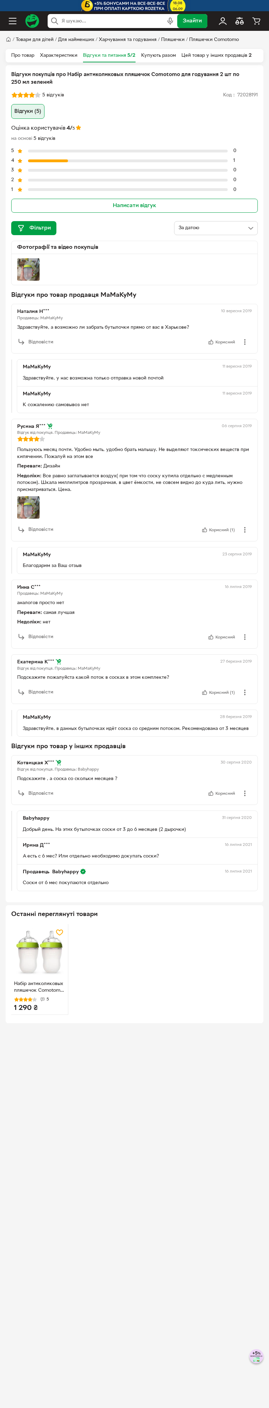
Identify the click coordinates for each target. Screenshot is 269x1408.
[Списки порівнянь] (240, 21)
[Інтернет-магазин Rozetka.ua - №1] (32, 21)
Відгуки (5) (27, 111)
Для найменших (76, 39)
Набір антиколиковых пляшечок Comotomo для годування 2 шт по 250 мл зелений (38, 988)
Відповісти (40, 342)
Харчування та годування (128, 39)
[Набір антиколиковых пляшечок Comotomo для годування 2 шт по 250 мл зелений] (39, 952)
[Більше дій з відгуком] (245, 342)
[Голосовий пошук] (170, 21)
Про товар (22, 55)
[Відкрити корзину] (256, 21)
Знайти (192, 21)
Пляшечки (173, 39)
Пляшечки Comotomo (214, 39)
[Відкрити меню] (13, 21)
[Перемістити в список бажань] (59, 932)
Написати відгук (134, 206)
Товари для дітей (35, 39)
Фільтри (40, 228)
